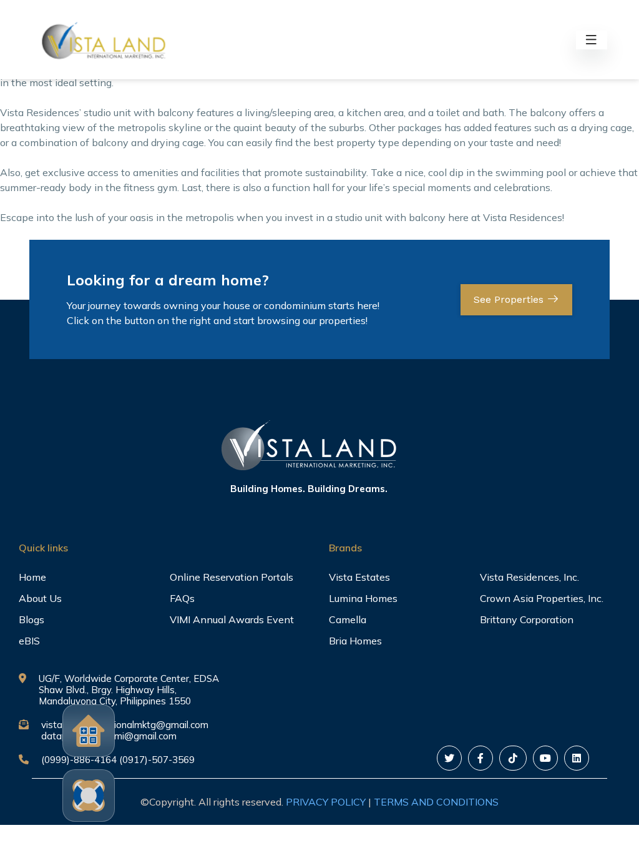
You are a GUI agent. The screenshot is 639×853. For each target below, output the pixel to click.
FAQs (182, 598)
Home (32, 577)
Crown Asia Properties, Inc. (541, 598)
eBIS (29, 640)
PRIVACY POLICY (326, 802)
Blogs (31, 619)
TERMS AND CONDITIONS (436, 802)
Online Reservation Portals (231, 577)
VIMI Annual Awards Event (232, 619)
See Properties (510, 299)
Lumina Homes (363, 598)
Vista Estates (359, 577)
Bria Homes (355, 640)
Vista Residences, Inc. (529, 577)
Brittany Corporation (526, 619)
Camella (347, 619)
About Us (40, 598)
